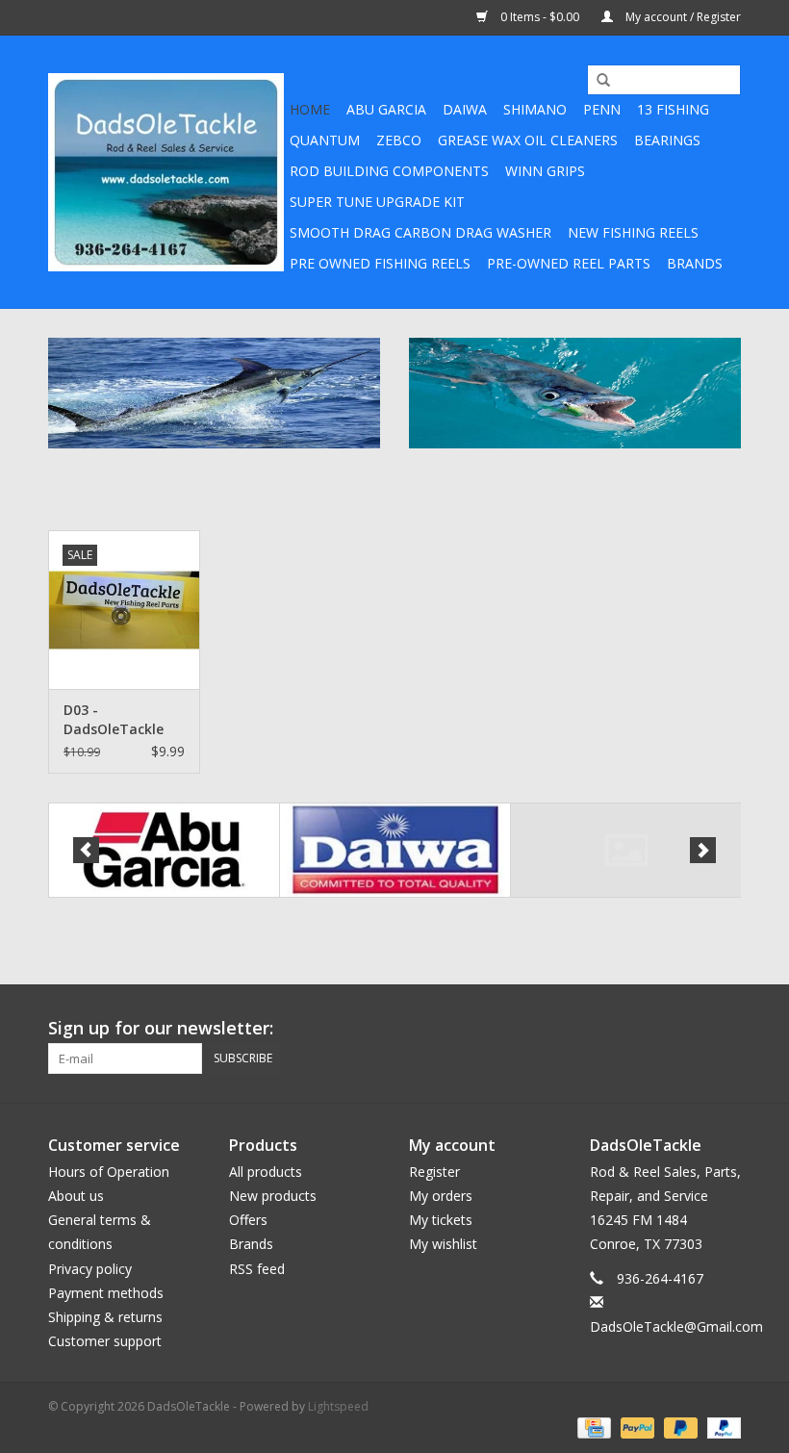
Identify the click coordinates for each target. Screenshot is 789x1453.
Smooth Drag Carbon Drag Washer (420, 232)
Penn (602, 109)
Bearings (667, 140)
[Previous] (86, 850)
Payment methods (106, 1293)
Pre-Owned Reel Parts (568, 263)
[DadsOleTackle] (166, 172)
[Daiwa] (395, 850)
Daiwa (465, 109)
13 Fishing (673, 109)
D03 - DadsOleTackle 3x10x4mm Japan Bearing (122, 720)
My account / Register (682, 17)
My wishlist (443, 1244)
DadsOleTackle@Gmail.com (676, 1326)
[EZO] (626, 850)
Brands (695, 263)
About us (76, 1195)
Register (434, 1171)
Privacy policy (90, 1269)
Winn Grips (545, 171)
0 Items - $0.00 (539, 17)
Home (310, 109)
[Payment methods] (592, 1426)
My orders (440, 1195)
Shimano (535, 109)
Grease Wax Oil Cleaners (528, 140)
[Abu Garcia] (164, 850)
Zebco (398, 140)
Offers (248, 1220)
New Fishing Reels (633, 232)
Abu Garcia (386, 109)
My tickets (440, 1220)
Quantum (325, 140)
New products (273, 1195)
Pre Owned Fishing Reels (380, 263)
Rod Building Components (389, 171)
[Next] (703, 850)
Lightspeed (338, 1406)
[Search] (596, 80)
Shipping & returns (105, 1317)
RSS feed (257, 1269)
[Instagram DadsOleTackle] (725, 1028)
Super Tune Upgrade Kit (377, 201)
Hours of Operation (108, 1171)
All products (265, 1171)
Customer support (105, 1341)
